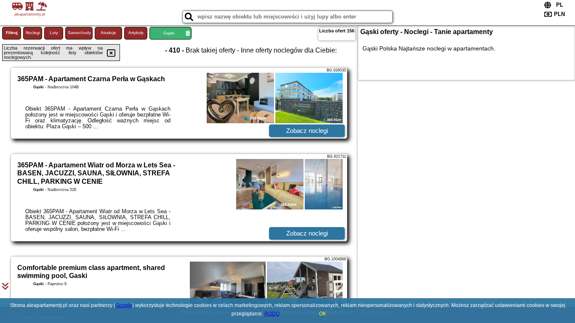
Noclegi (33, 32)
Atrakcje (108, 32)
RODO (272, 314)
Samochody (79, 32)
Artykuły (136, 32)
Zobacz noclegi (307, 130)
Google (123, 305)
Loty (54, 32)
